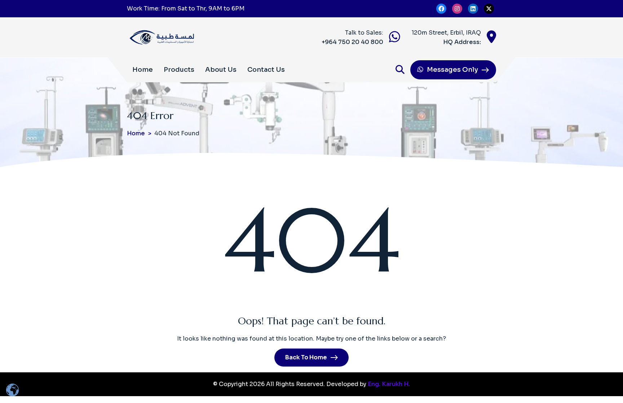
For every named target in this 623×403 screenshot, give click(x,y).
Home (142, 70)
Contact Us (266, 70)
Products (179, 70)
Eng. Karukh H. (389, 384)
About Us (221, 70)
